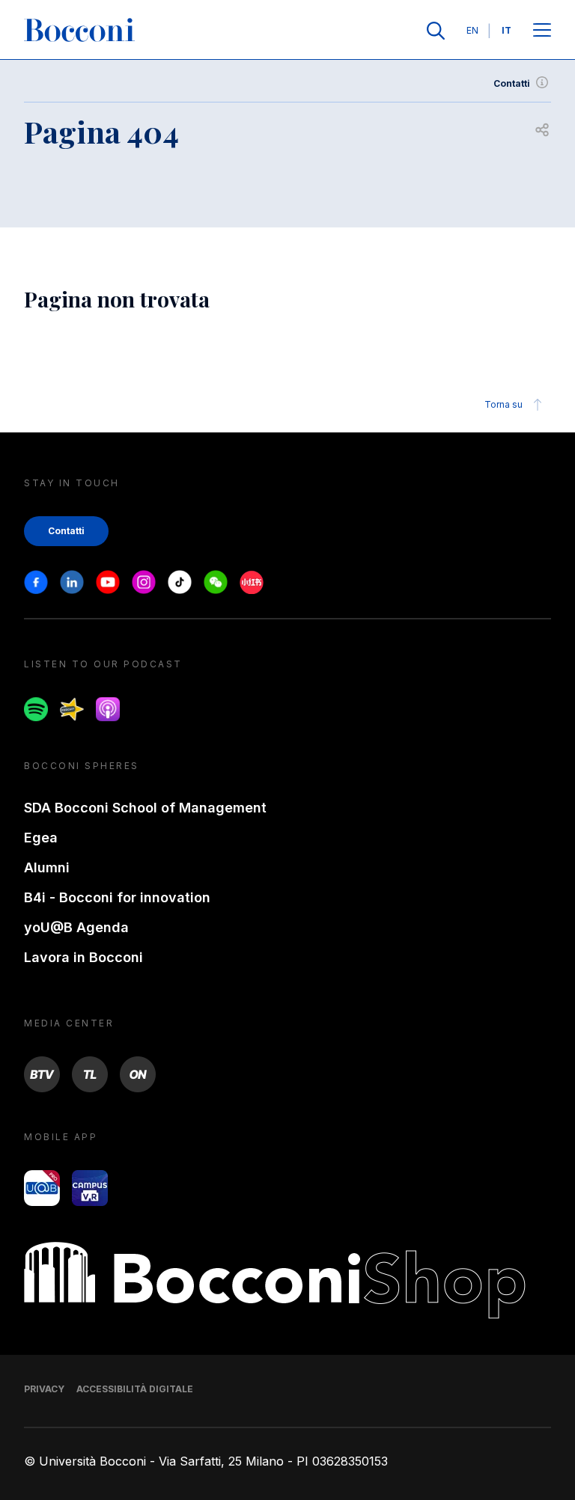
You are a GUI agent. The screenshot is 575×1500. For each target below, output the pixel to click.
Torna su (503, 404)
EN (472, 30)
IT (506, 30)
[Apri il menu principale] (542, 31)
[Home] (79, 30)
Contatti (511, 83)
